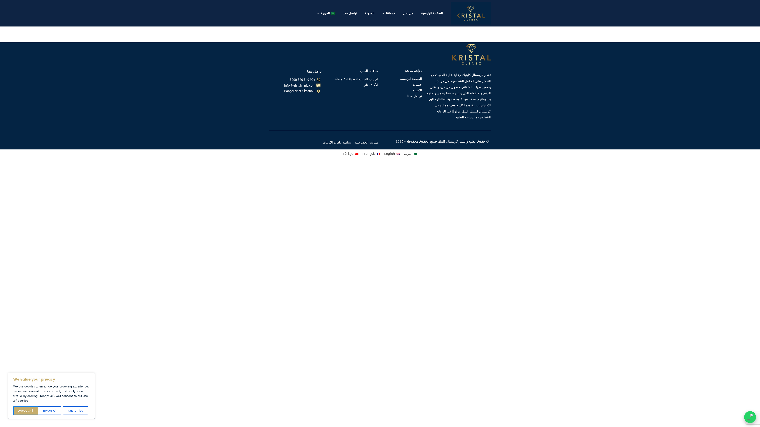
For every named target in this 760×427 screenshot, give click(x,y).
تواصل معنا (350, 13)
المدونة (369, 13)
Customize (75, 411)
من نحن (408, 13)
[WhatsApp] (750, 417)
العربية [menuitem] (408, 153)
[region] (51, 396)
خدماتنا (390, 13)
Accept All (25, 411)
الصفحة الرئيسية (432, 13)
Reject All (49, 411)
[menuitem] (326, 13)
